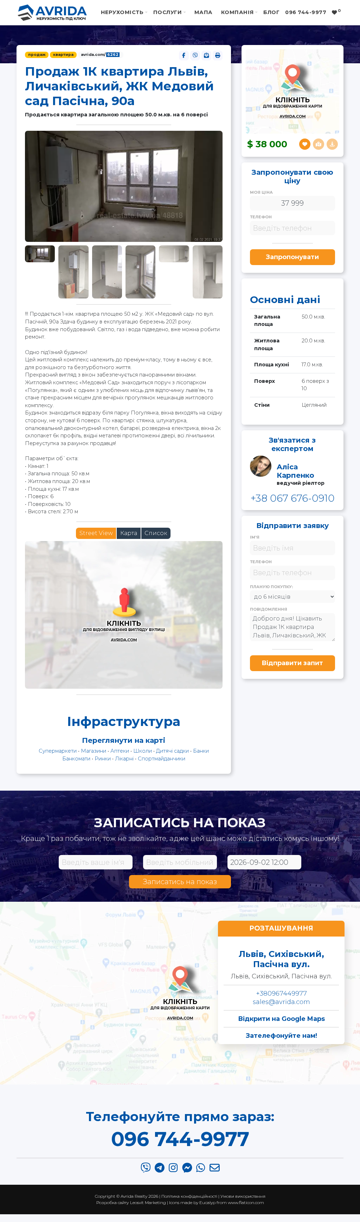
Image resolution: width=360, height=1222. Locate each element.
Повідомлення (268, 609)
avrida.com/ (99, 54)
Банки (201, 751)
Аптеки (119, 751)
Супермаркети (58, 751)
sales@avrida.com (281, 1002)
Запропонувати (292, 257)
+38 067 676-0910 (292, 498)
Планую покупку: (271, 586)
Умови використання (242, 1196)
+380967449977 (281, 993)
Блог (271, 12)
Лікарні (124, 758)
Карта (128, 533)
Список (155, 533)
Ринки (103, 758)
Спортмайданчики (161, 758)
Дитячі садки (172, 751)
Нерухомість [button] (122, 12)
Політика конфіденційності (189, 1196)
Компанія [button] (237, 12)
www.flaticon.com (246, 1202)
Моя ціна (261, 192)
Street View (96, 533)
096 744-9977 (180, 1139)
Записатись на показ (180, 881)
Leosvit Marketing (148, 1202)
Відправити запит (292, 663)
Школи (142, 751)
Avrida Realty (134, 1196)
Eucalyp (207, 1202)
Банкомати (76, 758)
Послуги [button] (167, 12)
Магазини (93, 751)
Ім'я (254, 537)
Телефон (261, 216)
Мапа (203, 12)
